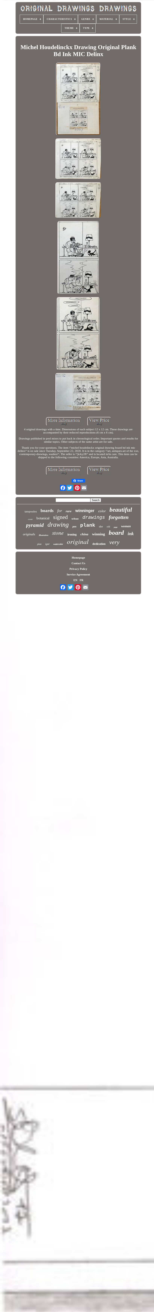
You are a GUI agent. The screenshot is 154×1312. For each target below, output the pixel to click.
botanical (42, 518)
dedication (99, 543)
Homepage (78, 557)
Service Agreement (78, 574)
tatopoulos (31, 511)
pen (74, 526)
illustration (43, 535)
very (114, 542)
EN (75, 580)
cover (30, 519)
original (78, 541)
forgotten (119, 517)
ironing (72, 534)
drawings (93, 517)
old (108, 526)
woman (126, 526)
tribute (75, 518)
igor (47, 544)
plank (87, 525)
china (84, 534)
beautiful (120, 509)
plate (39, 544)
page (115, 527)
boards (47, 510)
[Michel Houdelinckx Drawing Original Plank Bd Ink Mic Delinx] (78, 99)
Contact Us (78, 563)
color (102, 511)
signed (60, 517)
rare (69, 511)
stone (58, 532)
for (59, 510)
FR (81, 580)
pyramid (35, 525)
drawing (58, 524)
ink (131, 533)
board (116, 532)
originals (29, 534)
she (101, 526)
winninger (84, 510)
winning (98, 534)
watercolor (58, 544)
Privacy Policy (78, 568)
